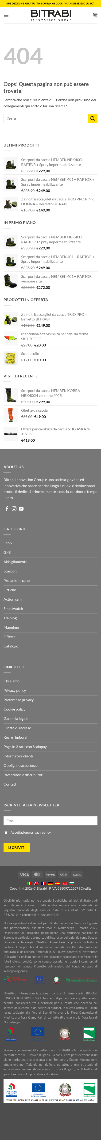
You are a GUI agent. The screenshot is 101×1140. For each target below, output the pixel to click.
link (56, 915)
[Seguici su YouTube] (21, 509)
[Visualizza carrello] (95, 15)
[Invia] (92, 118)
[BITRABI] (50, 15)
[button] (6, 15)
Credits (86, 888)
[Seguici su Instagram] (14, 509)
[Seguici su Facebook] (7, 509)
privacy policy (40, 832)
